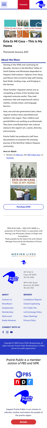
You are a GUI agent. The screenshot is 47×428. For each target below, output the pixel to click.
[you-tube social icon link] (12, 333)
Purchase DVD (23, 207)
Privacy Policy (30, 320)
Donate (23, 422)
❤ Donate (24, 5)
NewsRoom (7, 304)
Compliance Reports (33, 299)
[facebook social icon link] (4, 333)
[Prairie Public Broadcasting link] (40, 4)
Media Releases (9, 320)
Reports (28, 294)
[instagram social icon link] (8, 333)
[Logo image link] (23, 255)
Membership (7, 312)
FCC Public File (30, 308)
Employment (7, 308)
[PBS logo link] (23, 374)
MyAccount (7, 316)
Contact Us (7, 299)
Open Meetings (30, 316)
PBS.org (19, 155)
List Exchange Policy (33, 312)
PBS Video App (33, 155)
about (5, 294)
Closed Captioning (32, 304)
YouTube (10, 158)
